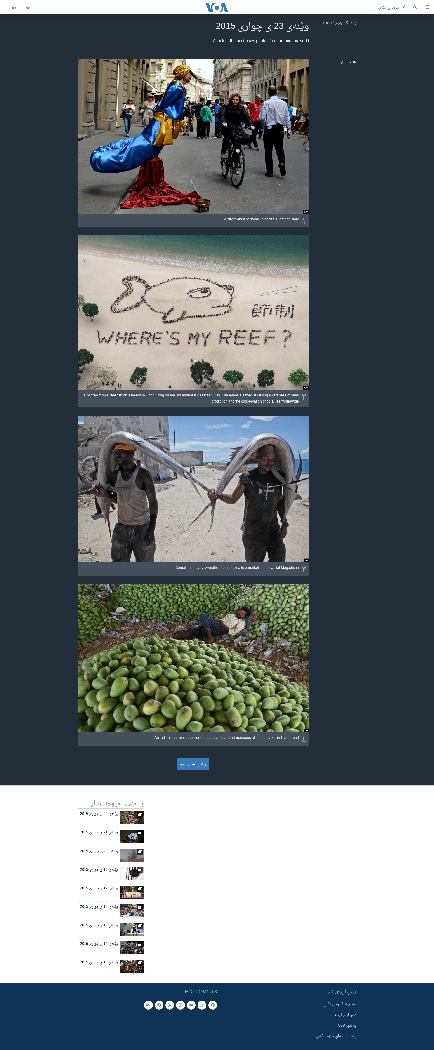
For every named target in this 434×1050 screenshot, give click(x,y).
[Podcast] (159, 1005)
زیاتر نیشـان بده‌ (193, 764)
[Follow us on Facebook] (212, 1005)
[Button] (348, 64)
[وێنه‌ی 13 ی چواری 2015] (132, 966)
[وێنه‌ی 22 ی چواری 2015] (132, 817)
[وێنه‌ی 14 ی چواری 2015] (132, 947)
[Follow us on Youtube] (191, 1005)
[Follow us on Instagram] (180, 1005)
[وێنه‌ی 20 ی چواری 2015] (132, 855)
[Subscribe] (148, 1005)
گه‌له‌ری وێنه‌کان (391, 7)
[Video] (14, 8)
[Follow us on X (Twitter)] (202, 1005)
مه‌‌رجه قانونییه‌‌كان (340, 1004)
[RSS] (169, 1005)
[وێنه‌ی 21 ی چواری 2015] (132, 836)
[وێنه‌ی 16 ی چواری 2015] (132, 910)
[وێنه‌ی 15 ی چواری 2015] (132, 929)
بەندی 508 (347, 1025)
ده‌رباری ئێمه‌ (345, 1015)
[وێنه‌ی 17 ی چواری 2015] (132, 892)
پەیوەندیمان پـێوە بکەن (336, 1036)
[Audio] (28, 8)
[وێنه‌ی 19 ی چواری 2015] (132, 873)
